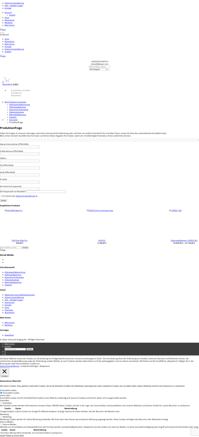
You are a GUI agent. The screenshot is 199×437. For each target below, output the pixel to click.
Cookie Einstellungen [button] (29, 366)
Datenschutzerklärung (14, 3)
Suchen (25, 247)
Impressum (10, 302)
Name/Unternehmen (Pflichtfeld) (14, 144)
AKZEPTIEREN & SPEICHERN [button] (12, 435)
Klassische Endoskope (18, 109)
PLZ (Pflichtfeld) (6, 165)
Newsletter (9, 335)
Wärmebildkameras (17, 114)
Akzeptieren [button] (45, 366)
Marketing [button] (4, 414)
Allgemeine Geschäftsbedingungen (20, 295)
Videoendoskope (16, 112)
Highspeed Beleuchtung (19, 104)
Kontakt (8, 8)
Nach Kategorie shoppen (15, 102)
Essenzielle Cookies (11, 393)
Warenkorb (9, 20)
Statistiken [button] (4, 400)
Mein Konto (10, 25)
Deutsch (8, 12)
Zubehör (13, 117)
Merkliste (9, 22)
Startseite (13, 120)
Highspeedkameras (17, 107)
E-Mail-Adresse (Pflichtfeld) (11, 151)
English (12, 15)
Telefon (3, 158)
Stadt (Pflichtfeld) (7, 172)
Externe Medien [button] (7, 422)
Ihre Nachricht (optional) (10, 186)
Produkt (3, 179)
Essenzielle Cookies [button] (8, 390)
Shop (7, 17)
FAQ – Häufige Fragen (14, 5)
